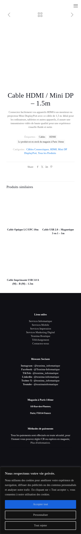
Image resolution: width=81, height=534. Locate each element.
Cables (42, 137)
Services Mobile (40, 324)
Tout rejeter (40, 525)
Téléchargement (40, 339)
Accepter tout (40, 504)
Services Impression (40, 328)
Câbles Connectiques (37, 149)
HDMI (53, 149)
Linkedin (27, 376)
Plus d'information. (40, 442)
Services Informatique (40, 321)
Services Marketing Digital (40, 332)
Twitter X (26, 380)
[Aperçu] (34, 208)
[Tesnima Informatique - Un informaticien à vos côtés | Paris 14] (40, 6)
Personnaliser (40, 514)
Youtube (27, 384)
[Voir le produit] (34, 196)
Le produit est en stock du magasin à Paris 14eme (41, 142)
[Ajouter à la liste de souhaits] (34, 202)
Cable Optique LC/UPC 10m (23, 229)
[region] (40, 500)
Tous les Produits (47, 153)
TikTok (27, 373)
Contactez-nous (40, 343)
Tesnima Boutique (40, 336)
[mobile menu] (75, 6)
